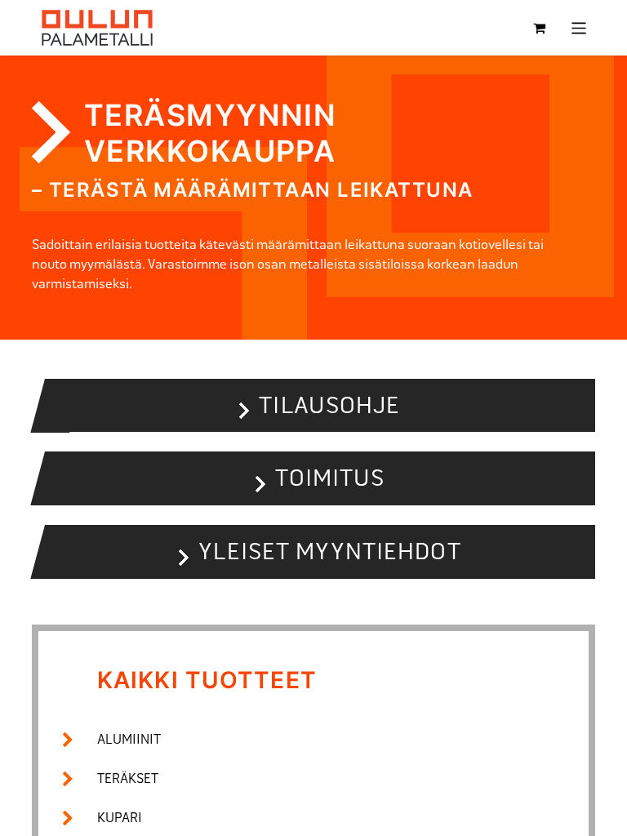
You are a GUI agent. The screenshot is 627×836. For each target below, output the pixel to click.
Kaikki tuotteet (207, 680)
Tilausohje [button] (329, 405)
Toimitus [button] (330, 478)
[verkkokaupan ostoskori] (539, 27)
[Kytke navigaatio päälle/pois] (579, 28)
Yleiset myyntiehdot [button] (329, 551)
